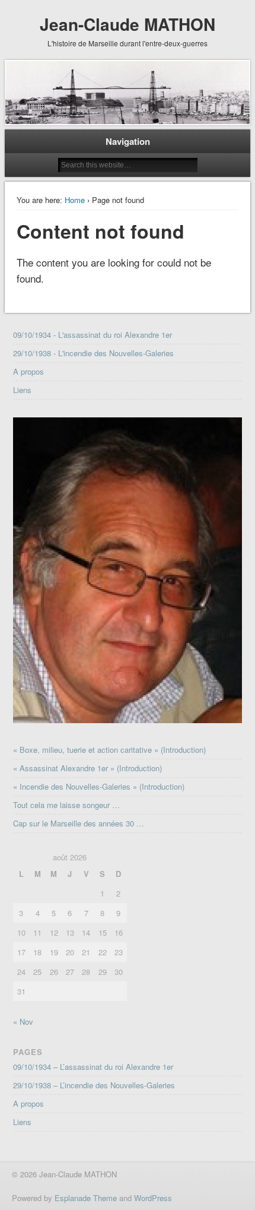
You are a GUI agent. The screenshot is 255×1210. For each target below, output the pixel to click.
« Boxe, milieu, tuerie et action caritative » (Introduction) (109, 749)
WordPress (153, 1197)
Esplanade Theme (86, 1197)
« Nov (23, 1021)
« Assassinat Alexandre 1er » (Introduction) (87, 768)
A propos (28, 371)
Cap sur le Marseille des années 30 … (78, 823)
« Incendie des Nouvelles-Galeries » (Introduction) (98, 786)
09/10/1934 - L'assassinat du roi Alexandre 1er (92, 334)
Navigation (128, 141)
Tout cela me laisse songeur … (66, 804)
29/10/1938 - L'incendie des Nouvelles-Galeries (93, 353)
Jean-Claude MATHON (127, 24)
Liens (22, 389)
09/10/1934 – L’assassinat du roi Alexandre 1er (93, 1066)
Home (75, 199)
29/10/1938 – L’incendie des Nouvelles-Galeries (94, 1085)
